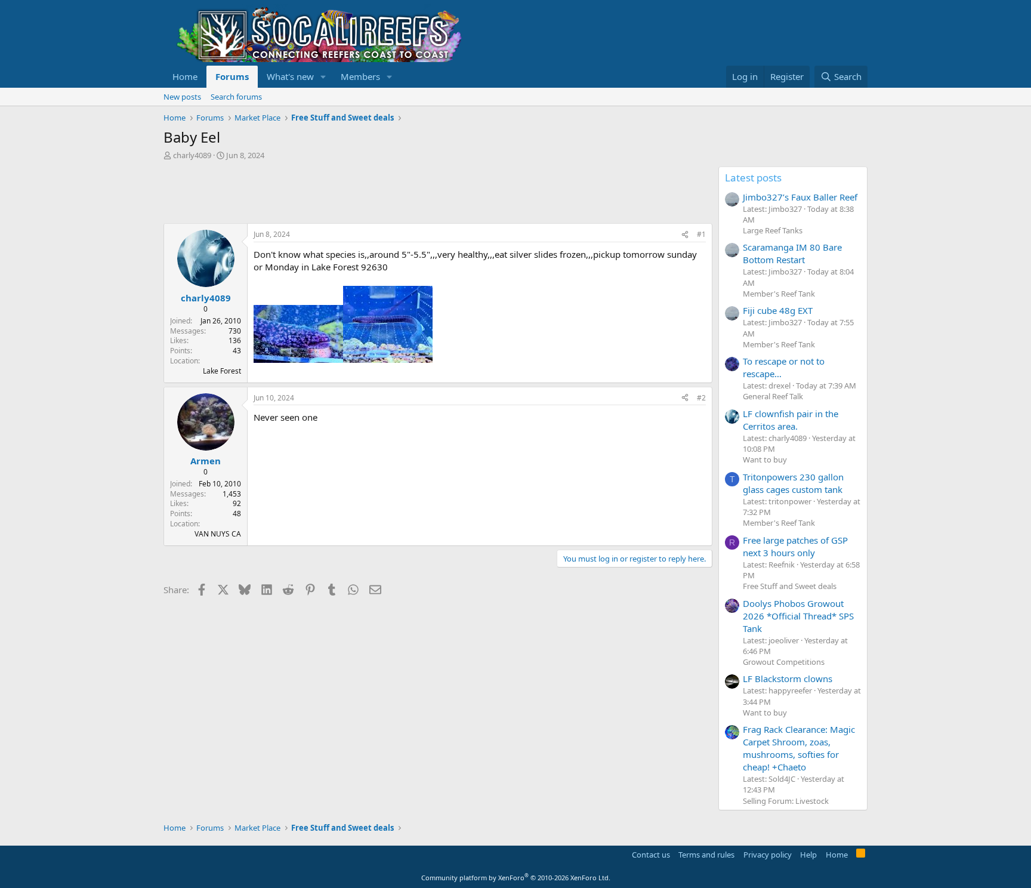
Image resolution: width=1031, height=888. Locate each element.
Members (360, 76)
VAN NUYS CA (218, 534)
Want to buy (765, 459)
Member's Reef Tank (779, 293)
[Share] (685, 235)
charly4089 (192, 155)
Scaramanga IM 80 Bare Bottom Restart (792, 253)
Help (808, 854)
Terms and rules (706, 854)
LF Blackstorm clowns (787, 678)
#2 (701, 398)
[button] (323, 77)
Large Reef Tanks (772, 230)
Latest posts (753, 177)
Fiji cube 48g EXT (778, 310)
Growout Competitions (784, 661)
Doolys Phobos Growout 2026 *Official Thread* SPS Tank (798, 615)
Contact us (651, 854)
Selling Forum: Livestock (786, 801)
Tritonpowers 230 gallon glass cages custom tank (793, 483)
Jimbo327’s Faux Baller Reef (800, 197)
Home (184, 76)
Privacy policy (767, 854)
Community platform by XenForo (515, 877)
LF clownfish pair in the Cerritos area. (790, 420)
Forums (232, 76)
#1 (701, 234)
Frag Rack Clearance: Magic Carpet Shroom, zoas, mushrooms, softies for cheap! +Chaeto (799, 748)
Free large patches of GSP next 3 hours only (795, 546)
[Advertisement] (380, 193)
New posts (182, 96)
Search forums (236, 96)
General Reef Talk (773, 396)
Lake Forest (222, 371)
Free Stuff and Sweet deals (789, 586)
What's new (290, 76)
